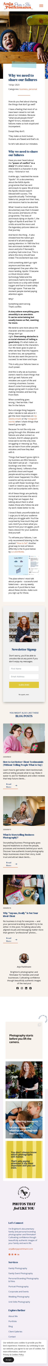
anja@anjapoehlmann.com (20, 1249)
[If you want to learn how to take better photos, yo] (24, 1040)
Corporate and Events (18, 1291)
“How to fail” (22, 543)
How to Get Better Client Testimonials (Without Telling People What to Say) (23, 763)
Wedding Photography (18, 1296)
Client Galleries (15, 1331)
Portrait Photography (18, 1286)
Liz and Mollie (17, 551)
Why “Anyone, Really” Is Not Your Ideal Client (20, 914)
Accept (8, 1359)
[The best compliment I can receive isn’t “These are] (24, 1080)
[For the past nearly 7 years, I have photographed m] (24, 1159)
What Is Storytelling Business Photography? (18, 836)
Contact (12, 1336)
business (23, 89)
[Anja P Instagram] (43, 1019)
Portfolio (12, 1321)
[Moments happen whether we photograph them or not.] (24, 1119)
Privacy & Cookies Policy (13, 1354)
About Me (13, 1316)
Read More (8, 785)
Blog (10, 1326)
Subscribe (24, 684)
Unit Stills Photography (19, 1301)
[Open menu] (41, 5)
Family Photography (17, 1268)
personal (33, 89)
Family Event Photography (20, 1273)
